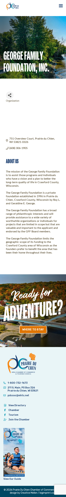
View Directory (17, 405)
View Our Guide (12, 479)
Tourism (13, 414)
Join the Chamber (19, 419)
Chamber (13, 410)
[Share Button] (10, 95)
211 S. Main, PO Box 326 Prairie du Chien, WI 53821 (23, 389)
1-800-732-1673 (17, 383)
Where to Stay (33, 329)
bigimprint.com (48, 492)
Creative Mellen (29, 492)
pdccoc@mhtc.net (18, 395)
